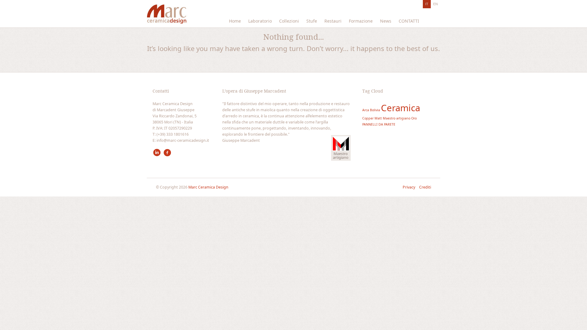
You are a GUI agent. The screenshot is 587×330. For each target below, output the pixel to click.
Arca (365, 110)
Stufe (311, 21)
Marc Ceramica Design (208, 187)
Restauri (332, 21)
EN (435, 4)
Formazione (361, 21)
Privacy (409, 187)
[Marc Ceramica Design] (167, 16)
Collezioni (289, 21)
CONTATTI (409, 21)
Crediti (425, 187)
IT (426, 4)
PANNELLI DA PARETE (378, 124)
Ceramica (400, 108)
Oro (414, 118)
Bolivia (375, 110)
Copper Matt (372, 118)
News (385, 21)
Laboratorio (260, 21)
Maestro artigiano (396, 118)
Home (235, 21)
